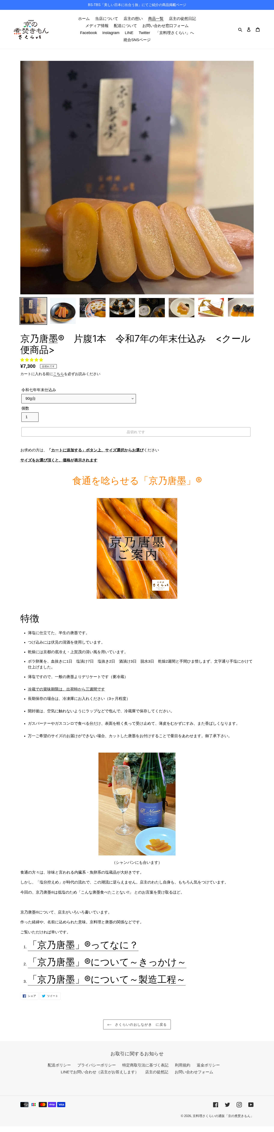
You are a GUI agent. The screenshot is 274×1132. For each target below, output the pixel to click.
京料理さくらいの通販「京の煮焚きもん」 (223, 1116)
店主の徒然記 (156, 1072)
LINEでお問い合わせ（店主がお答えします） (100, 1072)
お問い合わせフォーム (194, 1072)
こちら (58, 374)
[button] (32, 360)
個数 (25, 408)
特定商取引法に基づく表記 (145, 1065)
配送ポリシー (59, 1065)
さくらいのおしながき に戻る (140, 1024)
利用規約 (182, 1065)
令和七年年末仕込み (38, 390)
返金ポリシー (208, 1065)
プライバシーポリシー (96, 1065)
